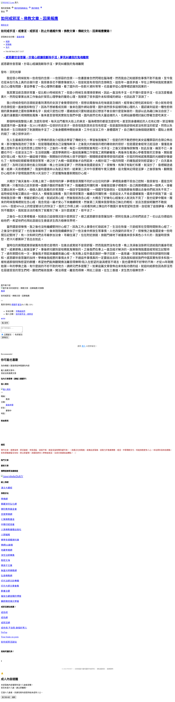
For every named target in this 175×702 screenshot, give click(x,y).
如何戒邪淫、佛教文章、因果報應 (29, 18)
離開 (13, 697)
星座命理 (20, 37)
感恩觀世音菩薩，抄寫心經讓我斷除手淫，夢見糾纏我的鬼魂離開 (47, 57)
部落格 (8, 44)
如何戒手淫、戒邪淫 (24, 314)
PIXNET (69, 669)
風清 (3, 291)
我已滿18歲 (6, 697)
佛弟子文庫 (6, 565)
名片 (8, 47)
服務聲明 (110, 669)
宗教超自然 (20, 311)
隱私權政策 (101, 669)
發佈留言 (5, 337)
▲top (3, 318)
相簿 (8, 42)
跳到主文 (5, 25)
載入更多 (5, 323)
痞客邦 (14, 305)
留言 (19, 305)
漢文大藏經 (6, 488)
